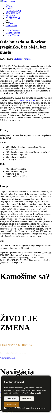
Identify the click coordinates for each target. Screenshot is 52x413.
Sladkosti (18, 59)
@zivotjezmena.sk (8, 358)
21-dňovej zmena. (27, 100)
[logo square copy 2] (7, 1)
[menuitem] (29, 6)
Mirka (28, 59)
